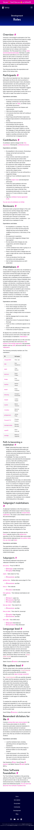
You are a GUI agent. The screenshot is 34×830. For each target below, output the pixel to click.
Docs (17, 796)
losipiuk (6, 400)
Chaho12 (10, 598)
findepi (6, 379)
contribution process (23, 145)
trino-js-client (6, 611)
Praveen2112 (7, 420)
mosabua (6, 410)
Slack (18, 103)
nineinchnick (10, 577)
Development (17, 810)
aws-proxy (6, 565)
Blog (17, 814)
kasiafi (6, 389)
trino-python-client (25, 538)
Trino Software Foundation (12, 825)
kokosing (6, 394)
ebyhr (5, 369)
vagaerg (9, 570)
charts (15, 540)
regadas (9, 614)
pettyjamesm (7, 415)
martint (6, 405)
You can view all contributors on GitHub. (14, 202)
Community (17, 807)
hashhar (6, 384)
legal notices (31, 825)
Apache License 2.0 (26, 824)
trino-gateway (7, 593)
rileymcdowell (11, 625)
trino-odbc (6, 619)
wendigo (6, 435)
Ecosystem (17, 803)
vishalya (9, 602)
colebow (9, 590)
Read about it (23, 336)
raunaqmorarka (8, 425)
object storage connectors (21, 674)
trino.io (5, 534)
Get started (17, 800)
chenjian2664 (7, 360)
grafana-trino (22, 534)
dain (5, 364)
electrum (6, 374)
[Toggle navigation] (31, 7)
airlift (13, 345)
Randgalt (10, 569)
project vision (15, 180)
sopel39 (6, 430)
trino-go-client (7, 540)
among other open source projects (17, 722)
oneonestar (10, 600)
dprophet (10, 623)
